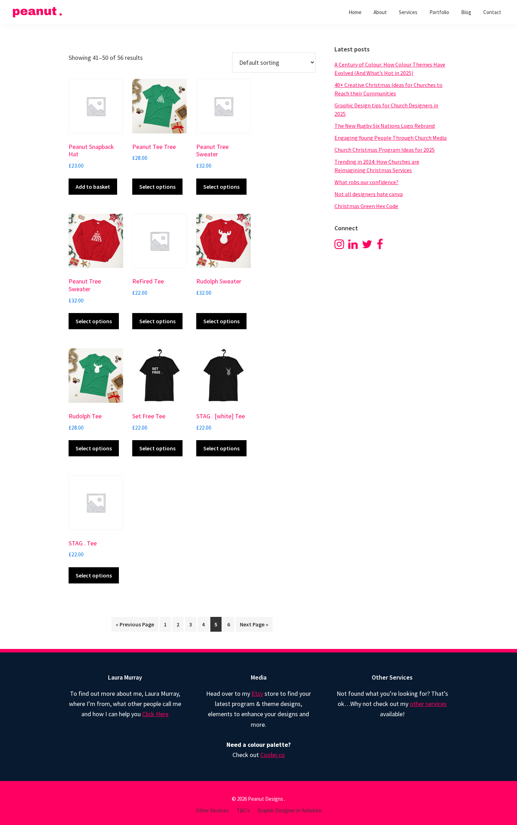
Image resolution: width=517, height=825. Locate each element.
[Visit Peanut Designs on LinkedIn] (353, 246)
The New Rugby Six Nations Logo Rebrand (384, 125)
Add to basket (93, 186)
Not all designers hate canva (368, 194)
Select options (157, 186)
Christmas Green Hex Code (366, 206)
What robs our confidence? (366, 182)
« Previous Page (135, 624)
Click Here (155, 714)
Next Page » (254, 624)
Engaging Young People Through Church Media (390, 137)
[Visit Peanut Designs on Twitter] (367, 246)
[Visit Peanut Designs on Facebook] (380, 246)
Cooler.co (272, 755)
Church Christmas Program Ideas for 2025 (384, 149)
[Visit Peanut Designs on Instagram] (339, 246)
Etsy (257, 693)
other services (428, 704)
